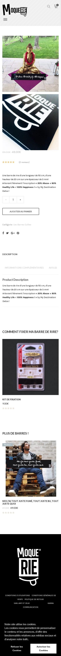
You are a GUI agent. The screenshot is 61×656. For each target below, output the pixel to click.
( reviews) (24, 162)
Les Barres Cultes (22, 224)
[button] (29, 639)
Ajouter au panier (21, 211)
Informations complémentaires (24, 267)
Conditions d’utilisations (17, 595)
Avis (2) (53, 267)
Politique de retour (34, 599)
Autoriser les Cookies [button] (43, 648)
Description (9, 254)
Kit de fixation (11, 399)
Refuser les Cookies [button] (17, 648)
